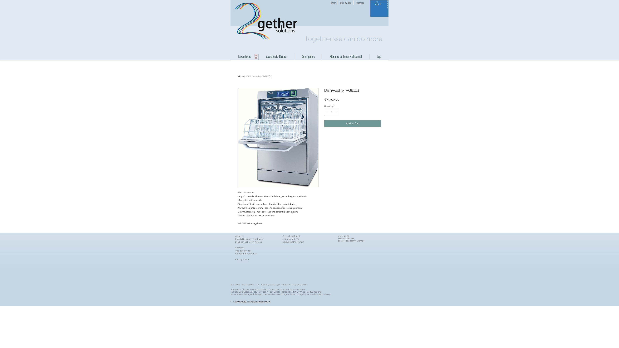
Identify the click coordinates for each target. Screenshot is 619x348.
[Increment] (336, 112)
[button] (379, 3)
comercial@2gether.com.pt (351, 241)
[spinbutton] (331, 112)
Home (241, 76)
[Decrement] (327, 112)
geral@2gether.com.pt (246, 253)
